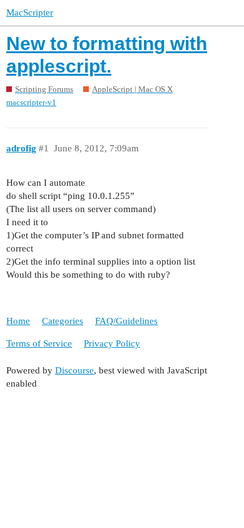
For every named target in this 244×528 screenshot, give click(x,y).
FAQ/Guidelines (126, 321)
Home (18, 321)
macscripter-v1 (31, 102)
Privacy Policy (112, 343)
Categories (62, 321)
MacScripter (29, 13)
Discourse (74, 370)
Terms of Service (39, 343)
